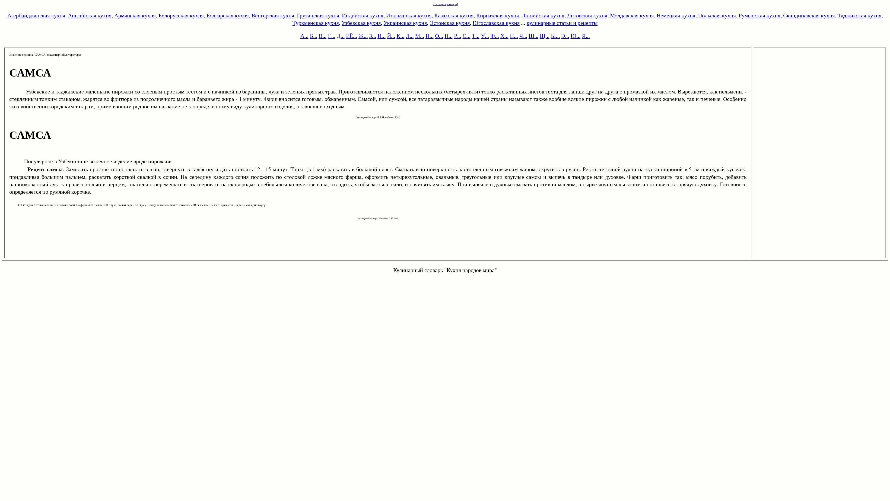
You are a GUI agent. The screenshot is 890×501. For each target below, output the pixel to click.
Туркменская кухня (315, 22)
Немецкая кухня (676, 15)
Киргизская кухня (497, 15)
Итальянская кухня (409, 15)
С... (466, 35)
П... (449, 35)
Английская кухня (89, 15)
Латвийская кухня (543, 15)
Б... (313, 35)
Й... (391, 35)
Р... (457, 35)
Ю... (576, 35)
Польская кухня (717, 15)
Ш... (533, 35)
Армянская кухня (135, 15)
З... (372, 35)
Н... (430, 35)
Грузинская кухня (318, 15)
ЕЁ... (351, 35)
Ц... (514, 35)
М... (419, 35)
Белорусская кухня (181, 15)
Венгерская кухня (272, 15)
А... (304, 35)
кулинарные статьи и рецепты (562, 22)
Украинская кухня (405, 22)
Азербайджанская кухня (36, 15)
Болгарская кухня (228, 15)
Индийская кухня (362, 15)
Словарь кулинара (445, 4)
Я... (586, 35)
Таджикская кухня (859, 15)
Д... (341, 35)
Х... (504, 35)
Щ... (545, 35)
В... (323, 35)
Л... (410, 35)
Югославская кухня (496, 22)
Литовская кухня (587, 15)
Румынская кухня (759, 15)
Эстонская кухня (450, 22)
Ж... (363, 35)
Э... (565, 35)
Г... (331, 35)
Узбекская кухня (361, 22)
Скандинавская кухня (809, 15)
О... (439, 35)
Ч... (523, 35)
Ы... (555, 35)
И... (382, 35)
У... (485, 35)
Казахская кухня (454, 15)
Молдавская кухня (632, 15)
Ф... (494, 35)
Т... (476, 35)
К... (400, 35)
